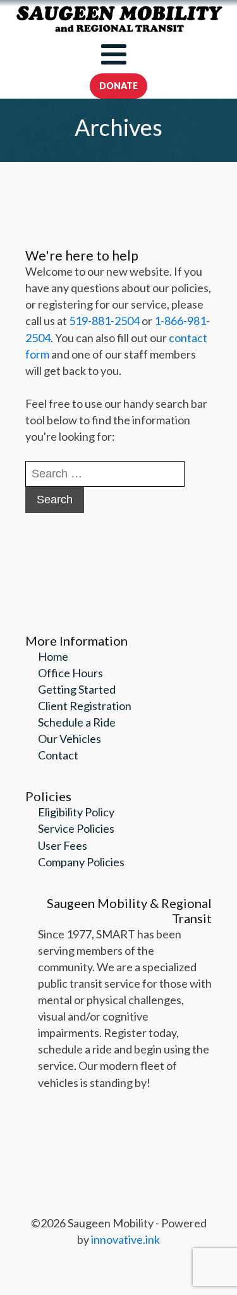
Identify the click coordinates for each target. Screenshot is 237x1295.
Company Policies (81, 862)
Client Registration (84, 706)
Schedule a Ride (77, 722)
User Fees (62, 845)
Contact (58, 755)
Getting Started (77, 689)
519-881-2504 (104, 321)
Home (53, 656)
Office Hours (70, 673)
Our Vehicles (69, 739)
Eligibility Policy (76, 812)
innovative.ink (125, 1239)
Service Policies (76, 828)
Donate (118, 85)
